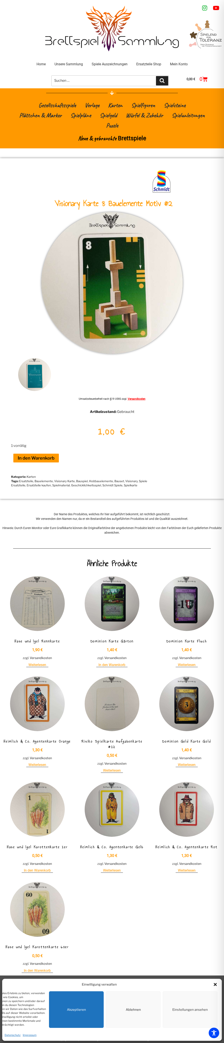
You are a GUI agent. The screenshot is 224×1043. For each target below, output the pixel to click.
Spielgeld (108, 115)
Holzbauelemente (101, 481)
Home (41, 64)
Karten (115, 105)
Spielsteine (175, 105)
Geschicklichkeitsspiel (86, 485)
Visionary (131, 481)
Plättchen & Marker (40, 115)
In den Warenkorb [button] (111, 665)
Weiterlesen (37, 665)
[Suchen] (162, 80)
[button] (215, 984)
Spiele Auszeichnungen (110, 64)
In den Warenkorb (36, 458)
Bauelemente (44, 481)
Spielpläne (80, 115)
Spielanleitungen (188, 115)
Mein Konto (179, 64)
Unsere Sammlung (68, 64)
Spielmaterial (61, 485)
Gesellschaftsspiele (57, 105)
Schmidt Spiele (112, 485)
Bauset (119, 481)
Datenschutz (13, 1035)
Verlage (92, 105)
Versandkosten (136, 398)
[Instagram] (204, 8)
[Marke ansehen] (161, 192)
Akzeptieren (76, 1010)
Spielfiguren (143, 105)
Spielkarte (130, 485)
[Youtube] (216, 8)
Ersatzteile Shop (148, 64)
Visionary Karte (64, 481)
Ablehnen (133, 1010)
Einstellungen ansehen (190, 1010)
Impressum (30, 1035)
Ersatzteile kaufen (39, 485)
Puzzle (112, 125)
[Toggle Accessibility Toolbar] (214, 1033)
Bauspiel (82, 481)
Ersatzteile (26, 481)
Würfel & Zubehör (144, 115)
